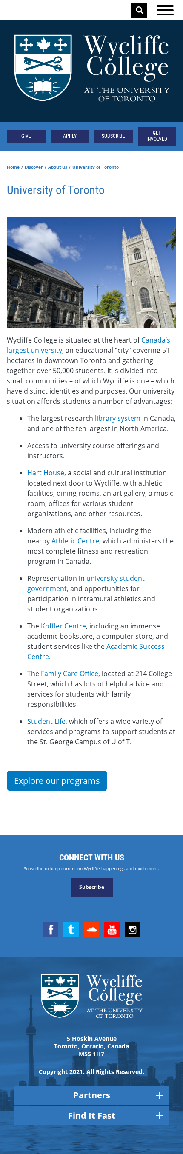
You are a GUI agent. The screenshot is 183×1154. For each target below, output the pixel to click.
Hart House (45, 472)
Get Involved (156, 136)
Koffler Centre (63, 626)
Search (139, 10)
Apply (70, 136)
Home (13, 167)
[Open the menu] (165, 10)
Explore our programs (57, 780)
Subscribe (113, 136)
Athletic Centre (75, 541)
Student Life (46, 721)
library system (117, 418)
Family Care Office (69, 673)
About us (57, 167)
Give (26, 136)
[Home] (91, 71)
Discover (34, 167)
